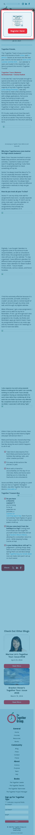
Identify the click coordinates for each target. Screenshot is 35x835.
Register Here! (17, 31)
